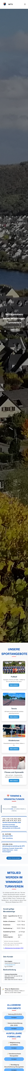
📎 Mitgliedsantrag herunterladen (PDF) (13, 948)
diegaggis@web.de (10, 964)
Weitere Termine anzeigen (14, 858)
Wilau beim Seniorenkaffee (10, 826)
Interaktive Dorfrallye (8, 824)
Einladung (5, 848)
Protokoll (11, 848)
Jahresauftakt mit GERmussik (11, 828)
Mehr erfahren (14, 685)
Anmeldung (9, 838)
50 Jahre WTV (18, 848)
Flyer (3, 838)
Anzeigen (14, 1017)
